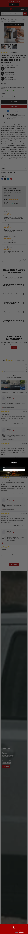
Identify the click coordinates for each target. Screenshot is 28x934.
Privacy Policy (21, 932)
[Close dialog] (0, 458)
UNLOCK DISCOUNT (14, 470)
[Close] (26, 926)
